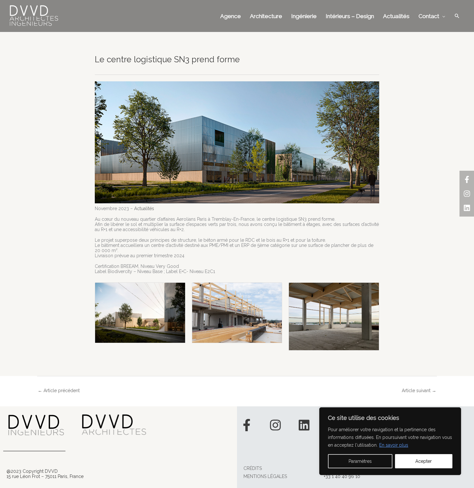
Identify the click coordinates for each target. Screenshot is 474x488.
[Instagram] (467, 194)
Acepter (423, 461)
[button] (457, 16)
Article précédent (59, 390)
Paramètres (360, 461)
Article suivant (419, 390)
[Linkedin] (467, 208)
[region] (390, 441)
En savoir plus (393, 445)
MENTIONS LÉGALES (265, 476)
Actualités (144, 208)
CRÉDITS (252, 468)
